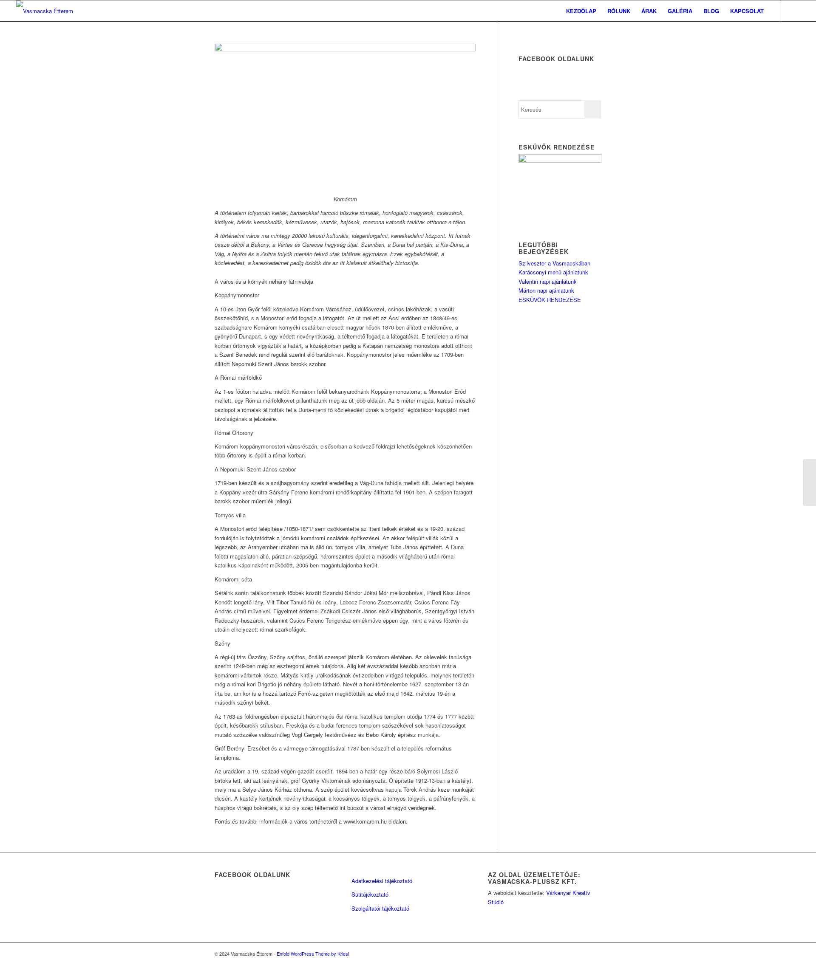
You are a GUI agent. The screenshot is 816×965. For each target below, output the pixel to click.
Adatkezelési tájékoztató (381, 881)
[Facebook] (793, 10)
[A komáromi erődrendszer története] (809, 482)
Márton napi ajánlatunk (546, 290)
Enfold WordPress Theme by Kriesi (313, 953)
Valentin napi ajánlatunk (547, 281)
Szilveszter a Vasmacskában (554, 263)
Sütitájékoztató (369, 894)
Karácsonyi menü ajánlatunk (553, 272)
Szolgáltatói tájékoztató (380, 908)
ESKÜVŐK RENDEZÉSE (549, 300)
